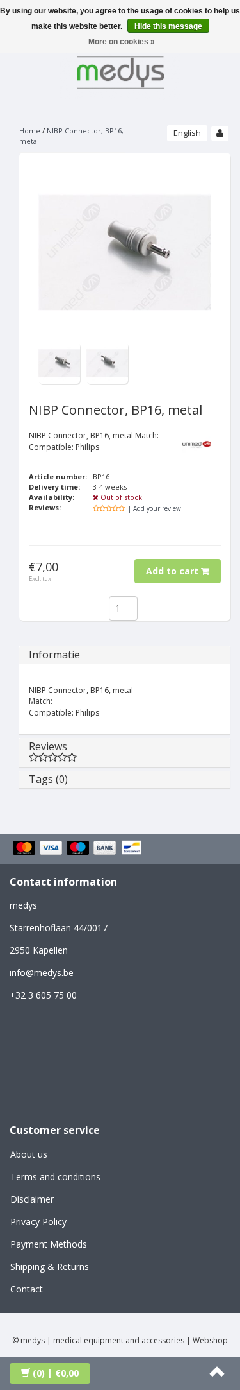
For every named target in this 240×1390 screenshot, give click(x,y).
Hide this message (168, 26)
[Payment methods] (79, 848)
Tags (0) (48, 779)
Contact (26, 1289)
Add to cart (173, 571)
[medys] (120, 70)
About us (28, 1154)
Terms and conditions (55, 1177)
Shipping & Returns (49, 1266)
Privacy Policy (38, 1221)
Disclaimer (32, 1199)
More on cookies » (121, 41)
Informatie (54, 655)
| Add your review (154, 508)
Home (29, 130)
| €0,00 (56, 1373)
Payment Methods (48, 1244)
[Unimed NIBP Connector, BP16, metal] (59, 362)
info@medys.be (42, 972)
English (187, 133)
